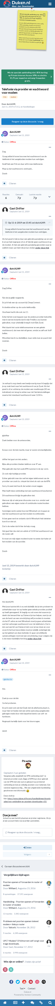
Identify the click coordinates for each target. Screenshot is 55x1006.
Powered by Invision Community (27, 995)
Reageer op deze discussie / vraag (27, 121)
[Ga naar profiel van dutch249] (5, 133)
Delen (28, 847)
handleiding (36, 40)
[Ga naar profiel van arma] (11, 969)
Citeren (12, 183)
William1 (13, 888)
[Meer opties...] (50, 147)
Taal (22, 988)
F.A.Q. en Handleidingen (25, 107)
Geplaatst (19, 135)
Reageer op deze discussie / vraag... (24, 832)
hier (28, 821)
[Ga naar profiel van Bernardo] (5, 969)
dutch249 (11, 104)
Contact (31, 988)
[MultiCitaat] (4, 183)
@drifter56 (8, 679)
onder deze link (42, 248)
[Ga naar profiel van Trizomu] (49, 922)
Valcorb (12, 927)
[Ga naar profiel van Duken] (28, 765)
